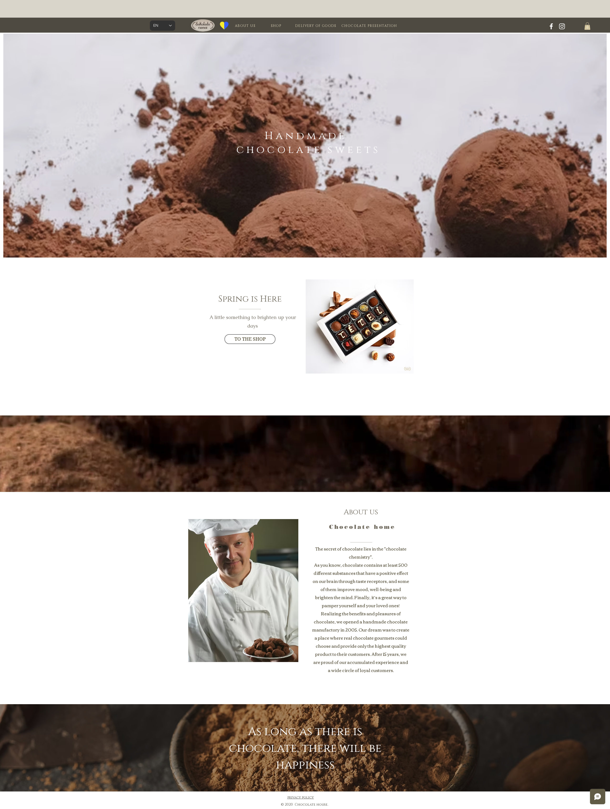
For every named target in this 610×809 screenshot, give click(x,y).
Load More (362, 388)
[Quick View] (359, 326)
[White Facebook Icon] (551, 26)
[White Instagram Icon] (562, 26)
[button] (587, 26)
